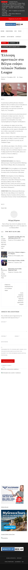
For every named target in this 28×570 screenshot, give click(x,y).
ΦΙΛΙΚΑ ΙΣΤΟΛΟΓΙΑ (11, 558)
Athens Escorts (4, 507)
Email (17, 336)
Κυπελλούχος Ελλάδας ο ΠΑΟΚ (16, 260)
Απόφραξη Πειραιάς (10, 1)
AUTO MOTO (10, 36)
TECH (19, 31)
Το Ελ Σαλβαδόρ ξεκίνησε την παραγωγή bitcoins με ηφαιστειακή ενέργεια (20, 298)
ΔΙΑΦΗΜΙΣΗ (18, 561)
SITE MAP (19, 558)
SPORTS (3, 36)
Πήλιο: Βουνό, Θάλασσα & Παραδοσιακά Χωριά (11, 14)
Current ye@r (6, 365)
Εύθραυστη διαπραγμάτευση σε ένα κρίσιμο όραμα (9, 287)
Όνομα (4, 336)
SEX (15, 31)
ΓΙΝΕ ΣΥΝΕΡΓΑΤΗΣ (9, 561)
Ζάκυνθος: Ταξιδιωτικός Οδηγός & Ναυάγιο (13, 8)
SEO (23, 561)
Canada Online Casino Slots (8, 534)
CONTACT (18, 36)
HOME (2, 31)
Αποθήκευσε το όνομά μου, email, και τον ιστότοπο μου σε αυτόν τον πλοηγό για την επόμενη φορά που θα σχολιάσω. (13, 352)
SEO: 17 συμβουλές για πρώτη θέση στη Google (13, 11)
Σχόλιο (4, 321)
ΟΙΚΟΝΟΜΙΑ (9, 31)
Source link (3, 208)
